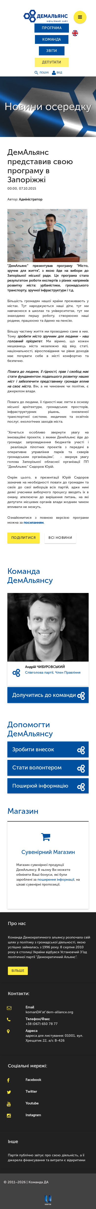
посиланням (34, 522)
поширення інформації (55, 879)
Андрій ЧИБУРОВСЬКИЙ (45, 667)
